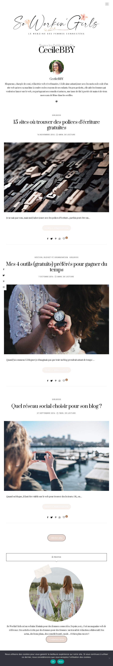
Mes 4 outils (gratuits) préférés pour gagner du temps (56, 267)
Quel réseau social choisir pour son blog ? (56, 406)
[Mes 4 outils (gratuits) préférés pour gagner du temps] (56, 319)
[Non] (109, 658)
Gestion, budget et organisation (51, 257)
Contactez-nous (56, 639)
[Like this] (64, 238)
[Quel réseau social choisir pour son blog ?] (56, 456)
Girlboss (56, 115)
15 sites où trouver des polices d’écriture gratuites (56, 125)
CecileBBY (56, 79)
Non (61, 661)
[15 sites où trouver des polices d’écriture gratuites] (56, 177)
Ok (53, 661)
